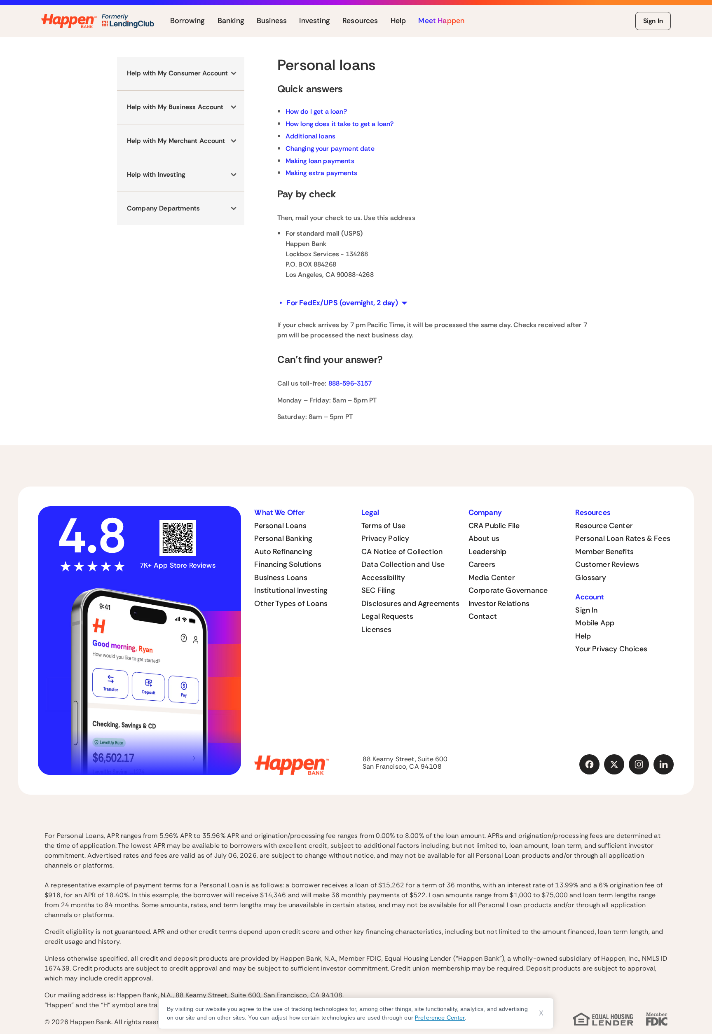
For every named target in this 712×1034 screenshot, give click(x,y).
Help (583, 636)
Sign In (653, 20)
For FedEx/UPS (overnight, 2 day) (342, 303)
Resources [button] (360, 21)
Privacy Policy (385, 538)
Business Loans (280, 578)
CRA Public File (494, 526)
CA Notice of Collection (402, 552)
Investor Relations (498, 603)
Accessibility (383, 578)
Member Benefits (604, 552)
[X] (614, 764)
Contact (482, 616)
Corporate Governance (508, 590)
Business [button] (272, 21)
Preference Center (440, 1017)
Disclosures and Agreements (410, 603)
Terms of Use (383, 526)
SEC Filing (378, 590)
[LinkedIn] (663, 764)
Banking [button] (231, 21)
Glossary (590, 578)
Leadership (487, 552)
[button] (180, 73)
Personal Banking (283, 538)
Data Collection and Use (403, 564)
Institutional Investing (291, 590)
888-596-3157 (350, 383)
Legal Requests (387, 616)
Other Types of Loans (291, 603)
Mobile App (594, 623)
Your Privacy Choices (611, 649)
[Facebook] (589, 764)
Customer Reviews (607, 564)
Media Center (491, 578)
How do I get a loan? (316, 111)
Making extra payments (321, 172)
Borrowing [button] (187, 21)
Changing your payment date (330, 148)
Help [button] (398, 21)
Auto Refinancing (283, 552)
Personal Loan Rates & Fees (622, 538)
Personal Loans (280, 526)
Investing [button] (314, 21)
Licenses (376, 629)
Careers (481, 564)
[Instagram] (639, 764)
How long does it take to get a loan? (340, 123)
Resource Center (603, 526)
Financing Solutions (287, 564)
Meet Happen (441, 21)
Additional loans (311, 136)
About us (483, 538)
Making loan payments (320, 161)
